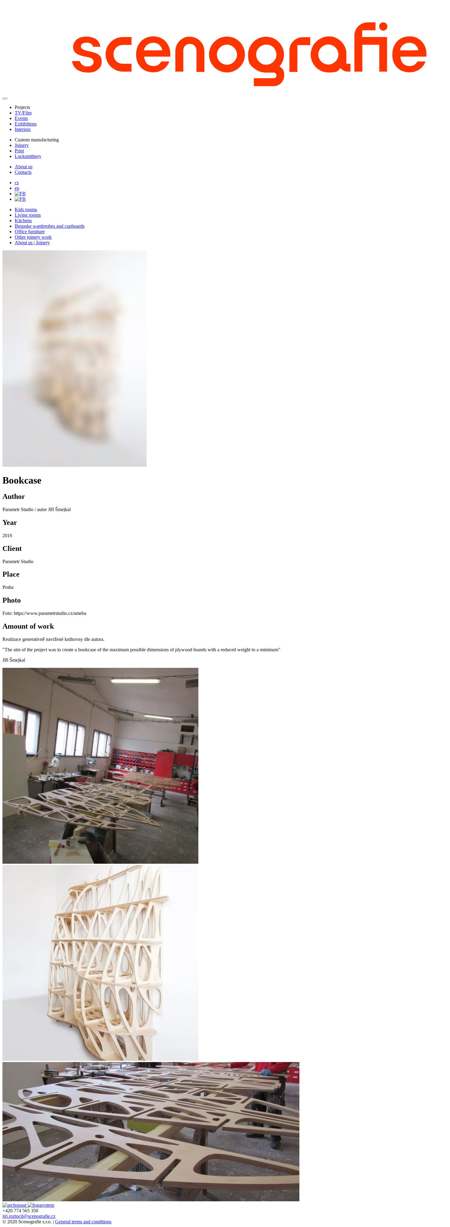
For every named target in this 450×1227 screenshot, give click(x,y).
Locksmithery (28, 156)
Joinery (22, 145)
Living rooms (28, 215)
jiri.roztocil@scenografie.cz (28, 1216)
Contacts (23, 172)
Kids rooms (26, 209)
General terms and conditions (83, 1221)
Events (21, 118)
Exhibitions (26, 123)
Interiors (23, 129)
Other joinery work (33, 237)
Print (19, 150)
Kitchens (23, 220)
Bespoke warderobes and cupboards (49, 226)
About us (23, 166)
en (17, 188)
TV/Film (23, 112)
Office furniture (30, 231)
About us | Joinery (32, 242)
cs (17, 182)
